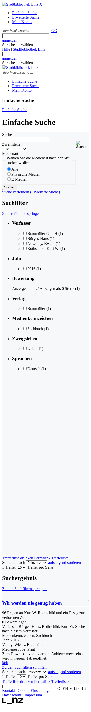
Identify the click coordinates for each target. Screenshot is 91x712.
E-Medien (19, 179)
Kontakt (8, 690)
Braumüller (36, 308)
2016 (31, 269)
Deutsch (33, 369)
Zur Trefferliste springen (21, 213)
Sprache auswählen (17, 45)
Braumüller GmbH (42, 233)
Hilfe (6, 49)
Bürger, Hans (38, 238)
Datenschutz (12, 695)
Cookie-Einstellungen (35, 690)
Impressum (33, 695)
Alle (14, 169)
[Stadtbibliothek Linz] (20, 4)
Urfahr (32, 348)
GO (54, 30)
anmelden (9, 40)
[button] (82, 145)
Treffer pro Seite (40, 567)
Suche (7, 134)
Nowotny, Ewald (41, 243)
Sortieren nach (13, 562)
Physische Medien (25, 174)
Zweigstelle (11, 144)
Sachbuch (35, 329)
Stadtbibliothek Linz (29, 49)
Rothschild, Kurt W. (43, 248)
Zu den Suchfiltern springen (24, 589)
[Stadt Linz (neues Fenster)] (13, 703)
